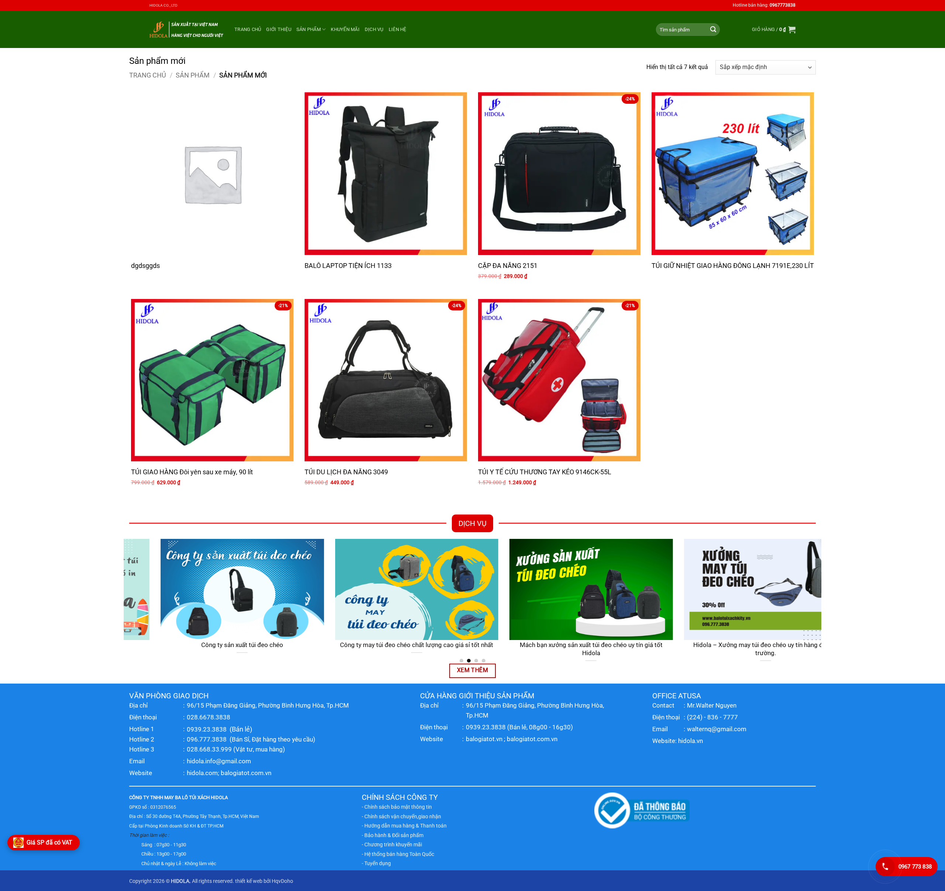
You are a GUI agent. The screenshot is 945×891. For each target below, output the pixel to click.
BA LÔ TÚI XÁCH (192, 797)
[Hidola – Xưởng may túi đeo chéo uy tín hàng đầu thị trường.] (734, 589)
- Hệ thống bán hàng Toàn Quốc (398, 854)
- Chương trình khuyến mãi (392, 844)
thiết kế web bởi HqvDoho (264, 881)
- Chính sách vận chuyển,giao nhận (401, 816)
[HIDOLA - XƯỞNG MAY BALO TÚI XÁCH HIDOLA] (186, 29)
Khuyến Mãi (345, 29)
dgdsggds (145, 265)
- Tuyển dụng (376, 863)
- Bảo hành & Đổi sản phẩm (392, 835)
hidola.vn (690, 740)
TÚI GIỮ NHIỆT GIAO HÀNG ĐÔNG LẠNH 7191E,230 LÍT (733, 265)
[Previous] (127, 600)
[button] (773, 29)
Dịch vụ (374, 29)
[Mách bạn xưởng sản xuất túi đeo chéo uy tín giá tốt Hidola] (560, 589)
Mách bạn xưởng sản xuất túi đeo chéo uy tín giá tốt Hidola (559, 649)
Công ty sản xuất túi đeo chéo (211, 645)
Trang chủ (247, 29)
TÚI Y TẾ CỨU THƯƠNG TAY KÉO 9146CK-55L (544, 472)
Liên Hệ (397, 29)
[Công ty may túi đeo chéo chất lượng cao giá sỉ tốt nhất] (385, 589)
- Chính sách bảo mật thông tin (397, 807)
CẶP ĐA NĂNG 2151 (507, 265)
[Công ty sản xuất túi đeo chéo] (211, 589)
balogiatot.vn (484, 739)
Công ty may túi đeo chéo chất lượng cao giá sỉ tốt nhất (385, 645)
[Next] (817, 600)
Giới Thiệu (278, 29)
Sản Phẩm (308, 29)
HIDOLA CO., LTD (164, 5)
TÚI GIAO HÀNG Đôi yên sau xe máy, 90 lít (192, 472)
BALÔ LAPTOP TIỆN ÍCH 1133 (348, 265)
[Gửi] (713, 29)
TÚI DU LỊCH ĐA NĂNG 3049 (346, 472)
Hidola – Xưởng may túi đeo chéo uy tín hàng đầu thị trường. (734, 649)
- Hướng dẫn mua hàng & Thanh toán (404, 826)
